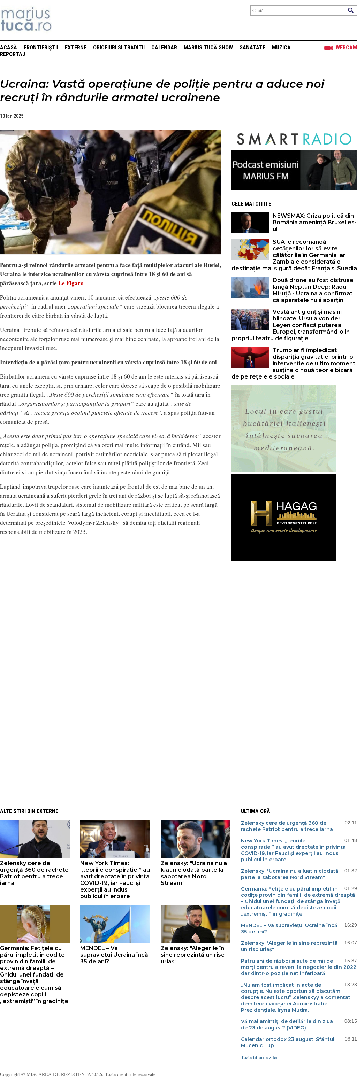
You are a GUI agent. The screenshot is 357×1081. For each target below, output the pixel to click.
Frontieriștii (41, 47)
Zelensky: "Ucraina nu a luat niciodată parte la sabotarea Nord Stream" (194, 873)
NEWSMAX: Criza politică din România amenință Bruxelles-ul (315, 222)
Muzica (281, 47)
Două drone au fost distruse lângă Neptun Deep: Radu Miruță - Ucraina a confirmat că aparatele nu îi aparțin (313, 290)
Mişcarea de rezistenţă (63, 20)
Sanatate (252, 47)
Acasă (8, 47)
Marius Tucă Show (208, 47)
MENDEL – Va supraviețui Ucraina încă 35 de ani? (114, 955)
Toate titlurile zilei (259, 1057)
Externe (75, 47)
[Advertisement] (105, 747)
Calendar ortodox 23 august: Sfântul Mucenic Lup (287, 1042)
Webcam (346, 47)
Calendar (164, 47)
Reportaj (12, 54)
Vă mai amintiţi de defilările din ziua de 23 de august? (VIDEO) (287, 1024)
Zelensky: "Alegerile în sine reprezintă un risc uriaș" (193, 955)
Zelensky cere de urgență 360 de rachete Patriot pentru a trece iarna (34, 873)
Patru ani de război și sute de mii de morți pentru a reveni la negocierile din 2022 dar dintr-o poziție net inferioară (298, 967)
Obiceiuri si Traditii (119, 47)
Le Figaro (70, 283)
